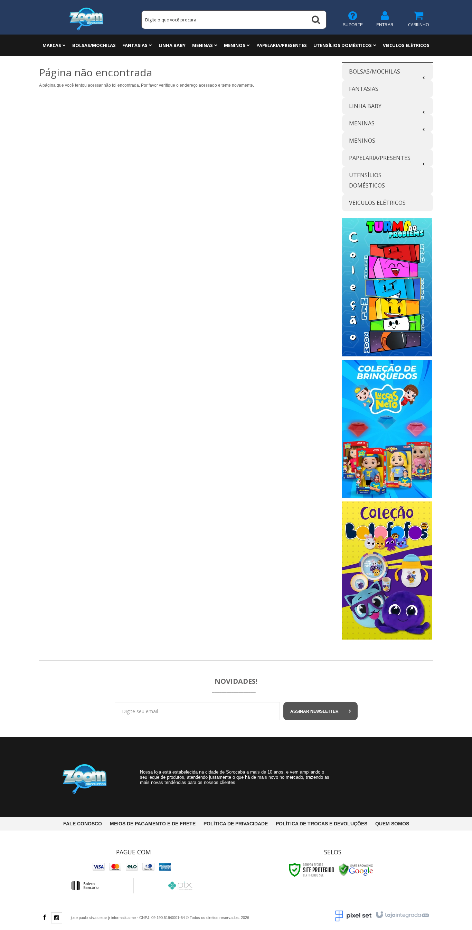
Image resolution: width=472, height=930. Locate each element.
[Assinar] (320, 711)
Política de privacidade (236, 823)
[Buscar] (316, 20)
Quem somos (392, 823)
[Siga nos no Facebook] (44, 918)
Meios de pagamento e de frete (153, 823)
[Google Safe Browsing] (356, 869)
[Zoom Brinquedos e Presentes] (86, 17)
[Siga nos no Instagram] (56, 918)
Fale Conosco (82, 823)
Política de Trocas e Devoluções (321, 823)
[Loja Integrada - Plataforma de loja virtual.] (402, 915)
